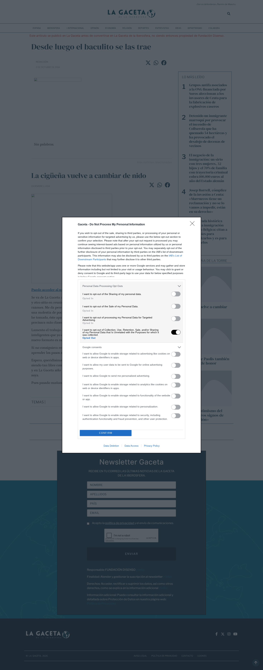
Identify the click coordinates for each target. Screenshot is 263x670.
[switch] (176, 294)
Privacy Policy (152, 445)
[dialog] (131, 335)
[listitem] (131, 286)
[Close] (193, 224)
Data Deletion (111, 445)
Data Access (131, 445)
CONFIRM (105, 433)
